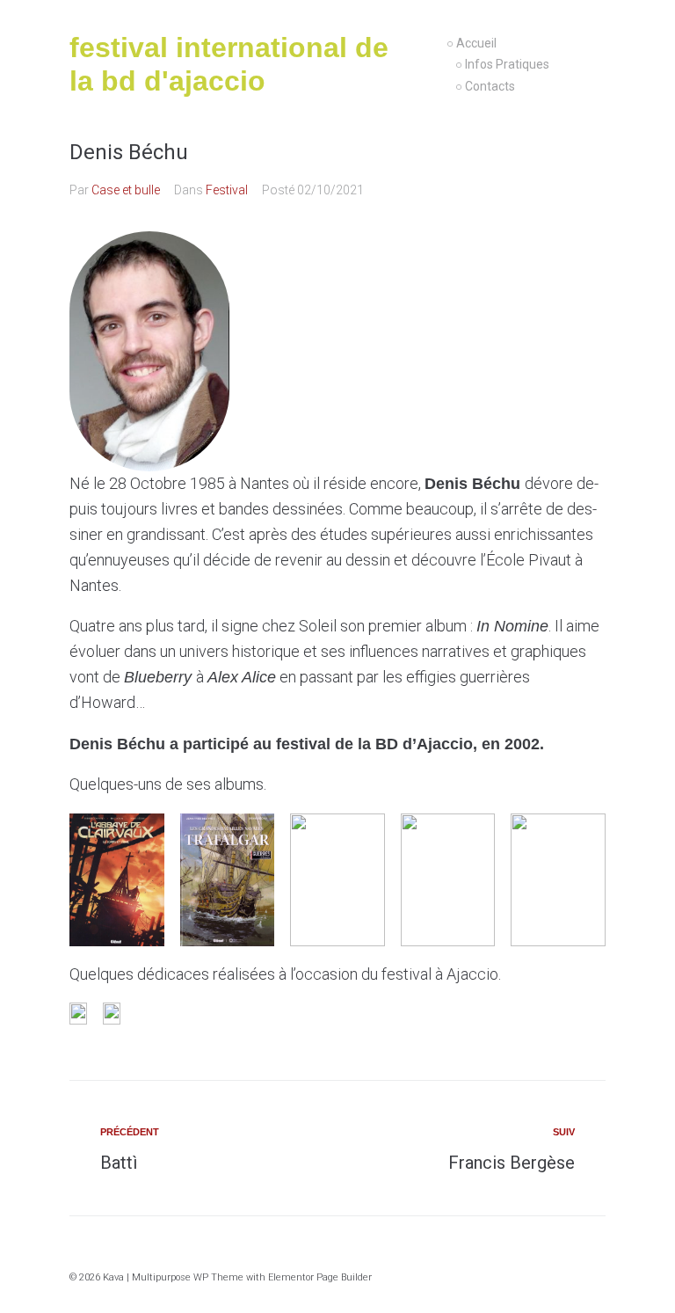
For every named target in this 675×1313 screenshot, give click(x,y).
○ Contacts (485, 86)
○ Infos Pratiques (502, 64)
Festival (227, 190)
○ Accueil (471, 43)
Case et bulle (125, 190)
